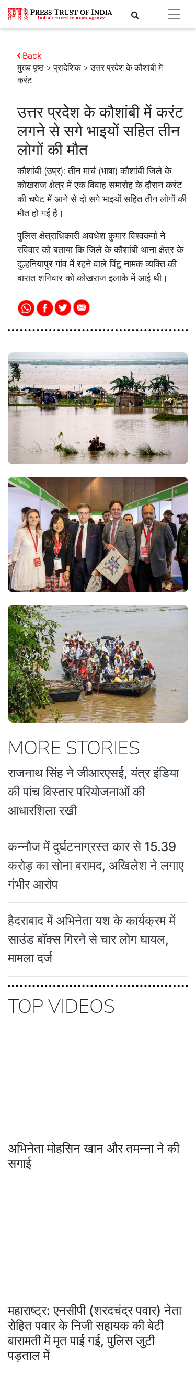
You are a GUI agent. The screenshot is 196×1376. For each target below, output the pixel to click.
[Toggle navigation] (174, 14)
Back (32, 55)
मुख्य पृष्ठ (30, 68)
